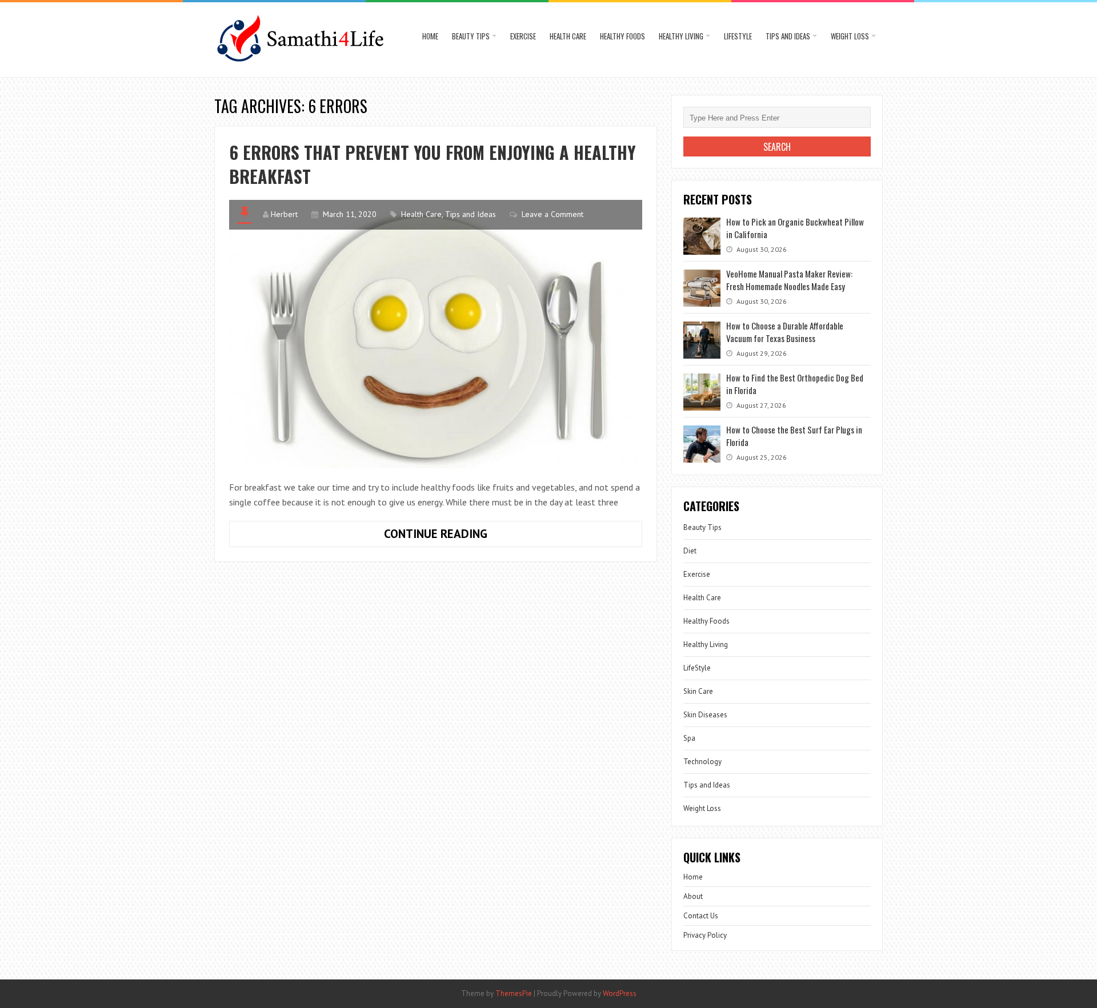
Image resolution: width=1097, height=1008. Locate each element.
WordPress (619, 993)
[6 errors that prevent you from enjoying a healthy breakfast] (435, 334)
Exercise (523, 36)
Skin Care (698, 691)
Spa (689, 738)
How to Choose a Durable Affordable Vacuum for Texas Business (784, 331)
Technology (702, 761)
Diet (689, 551)
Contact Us (700, 916)
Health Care (568, 36)
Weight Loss (850, 36)
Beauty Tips (471, 36)
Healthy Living (681, 36)
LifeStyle (738, 36)
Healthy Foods (622, 36)
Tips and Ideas (788, 36)
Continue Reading (466, 536)
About (693, 896)
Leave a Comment (552, 214)
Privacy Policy (705, 935)
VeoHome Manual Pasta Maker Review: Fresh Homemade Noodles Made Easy (789, 279)
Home (430, 36)
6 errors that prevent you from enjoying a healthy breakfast (432, 164)
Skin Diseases (705, 715)
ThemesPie (513, 993)
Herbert (284, 214)
